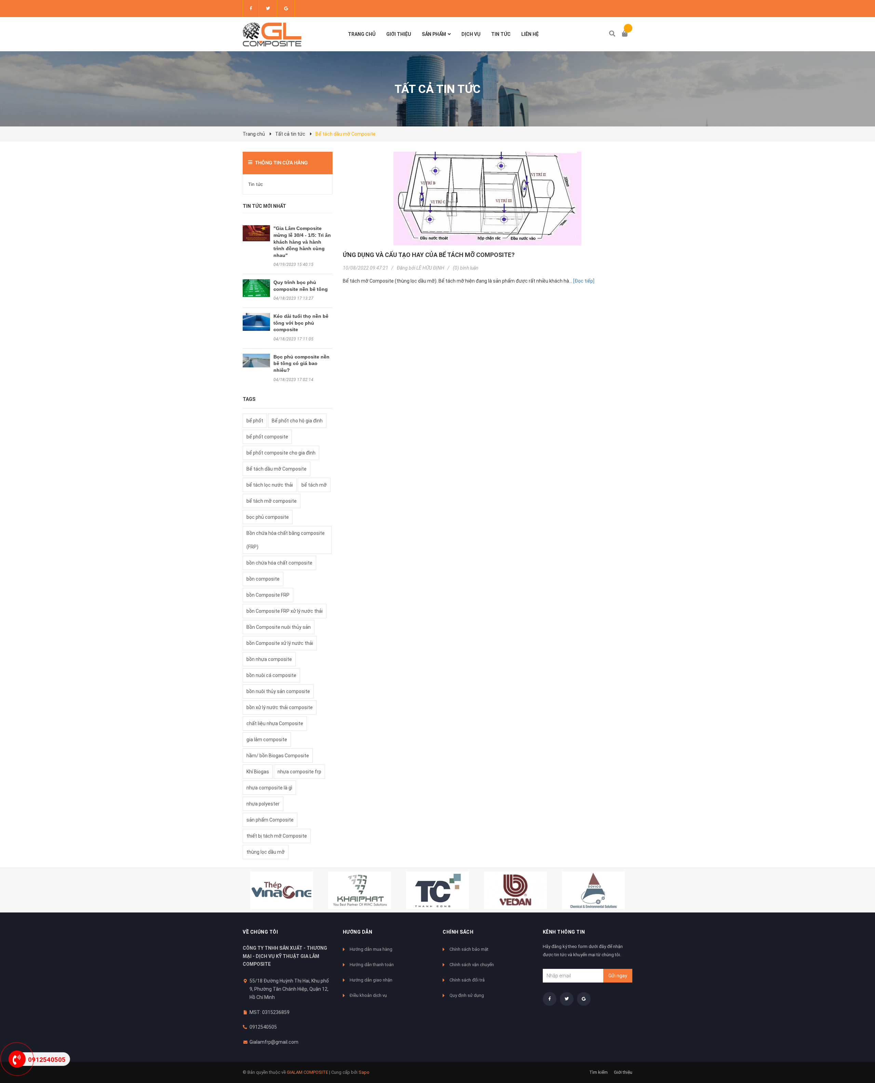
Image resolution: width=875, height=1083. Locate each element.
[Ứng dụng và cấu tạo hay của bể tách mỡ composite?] (488, 198)
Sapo (364, 1072)
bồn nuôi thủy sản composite (278, 691)
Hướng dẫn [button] (358, 932)
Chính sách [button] (458, 932)
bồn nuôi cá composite (271, 675)
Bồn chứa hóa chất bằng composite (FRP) (285, 540)
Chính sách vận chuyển (471, 964)
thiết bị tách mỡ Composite (276, 836)
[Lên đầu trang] (856, 1050)
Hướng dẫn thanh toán (372, 964)
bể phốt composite (267, 436)
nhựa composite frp (299, 771)
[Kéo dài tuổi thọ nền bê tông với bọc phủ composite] (256, 322)
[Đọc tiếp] (583, 281)
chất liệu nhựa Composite (274, 723)
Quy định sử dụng (466, 995)
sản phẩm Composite (270, 820)
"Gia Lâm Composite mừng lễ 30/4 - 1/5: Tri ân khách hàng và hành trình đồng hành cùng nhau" (302, 242)
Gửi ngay (617, 975)
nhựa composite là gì (269, 787)
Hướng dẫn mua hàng (371, 949)
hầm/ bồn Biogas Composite (277, 755)
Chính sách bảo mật (468, 949)
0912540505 (263, 1027)
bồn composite (263, 579)
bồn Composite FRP (268, 595)
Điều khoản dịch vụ (368, 995)
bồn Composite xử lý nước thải (279, 643)
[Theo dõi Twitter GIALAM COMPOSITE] (268, 8)
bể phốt (254, 420)
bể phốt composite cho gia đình (280, 453)
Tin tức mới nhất (264, 206)
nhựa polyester (263, 804)
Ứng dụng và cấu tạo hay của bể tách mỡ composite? (429, 254)
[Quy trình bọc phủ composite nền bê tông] (256, 288)
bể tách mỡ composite (271, 501)
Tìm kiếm (598, 1072)
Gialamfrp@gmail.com (274, 1042)
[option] (282, 890)
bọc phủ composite (267, 517)
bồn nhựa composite (269, 659)
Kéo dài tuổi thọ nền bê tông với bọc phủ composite (300, 322)
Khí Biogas (257, 771)
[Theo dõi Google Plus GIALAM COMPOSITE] (286, 8)
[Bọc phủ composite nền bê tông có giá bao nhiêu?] (256, 360)
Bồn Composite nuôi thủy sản (278, 627)
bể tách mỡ (314, 485)
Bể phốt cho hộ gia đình (297, 420)
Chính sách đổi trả (467, 980)
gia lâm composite (266, 739)
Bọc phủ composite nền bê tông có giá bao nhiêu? (301, 363)
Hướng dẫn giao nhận (371, 980)
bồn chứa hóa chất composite (279, 563)
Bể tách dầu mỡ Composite (276, 469)
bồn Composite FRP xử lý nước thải (284, 611)
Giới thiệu (623, 1072)
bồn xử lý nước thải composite (279, 707)
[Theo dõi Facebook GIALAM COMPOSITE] (251, 8)
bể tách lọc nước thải (269, 485)
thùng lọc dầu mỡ (265, 852)
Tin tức (255, 184)
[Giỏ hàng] (627, 34)
